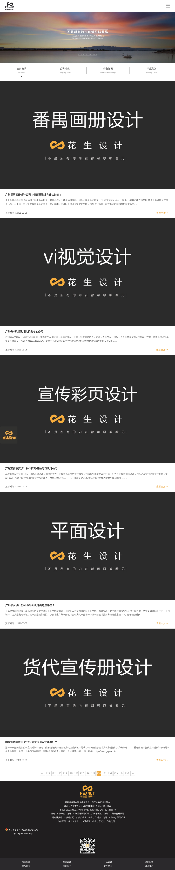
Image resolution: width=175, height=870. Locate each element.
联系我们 (149, 866)
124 (65, 773)
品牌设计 (67, 862)
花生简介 (108, 866)
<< (42, 773)
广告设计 (108, 862)
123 (59, 773)
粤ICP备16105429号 (22, 833)
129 (93, 773)
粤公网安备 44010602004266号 (23, 830)
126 (76, 773)
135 (127, 773)
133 (116, 773)
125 (71, 773)
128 (87, 773)
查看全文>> (162, 213)
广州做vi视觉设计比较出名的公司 (24, 331)
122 (54, 773)
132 (110, 773)
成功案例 (26, 866)
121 (48, 773)
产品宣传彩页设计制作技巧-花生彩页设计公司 (31, 468)
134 (121, 773)
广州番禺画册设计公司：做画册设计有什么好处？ (33, 194)
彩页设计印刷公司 (107, 821)
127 (82, 773)
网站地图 (67, 866)
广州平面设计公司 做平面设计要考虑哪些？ (30, 605)
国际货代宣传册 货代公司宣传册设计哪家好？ (31, 741)
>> (132, 773)
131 (104, 773)
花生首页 (26, 862)
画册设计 (149, 862)
